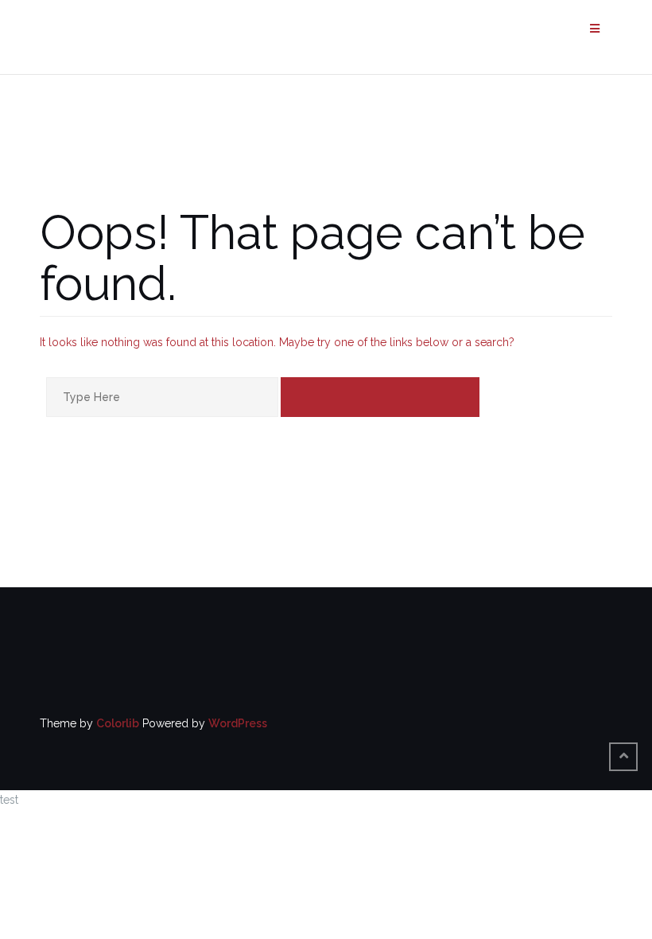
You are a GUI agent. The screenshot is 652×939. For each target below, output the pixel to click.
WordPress (237, 723)
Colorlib (117, 723)
